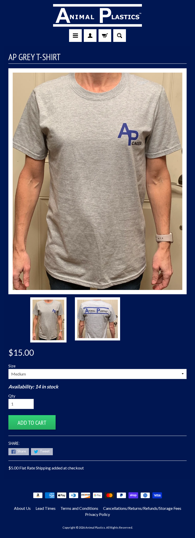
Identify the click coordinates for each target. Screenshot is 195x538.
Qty (11, 395)
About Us (22, 508)
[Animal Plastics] (97, 15)
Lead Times (46, 508)
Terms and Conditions (79, 508)
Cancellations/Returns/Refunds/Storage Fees (142, 508)
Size (11, 365)
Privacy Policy (97, 514)
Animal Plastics (95, 527)
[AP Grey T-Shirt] (48, 320)
